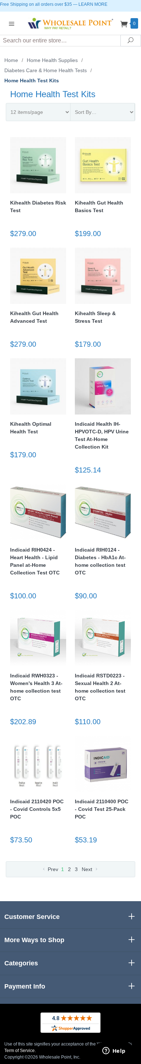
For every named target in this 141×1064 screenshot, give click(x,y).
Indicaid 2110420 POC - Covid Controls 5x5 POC (37, 809)
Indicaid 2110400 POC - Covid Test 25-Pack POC (101, 809)
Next (88, 869)
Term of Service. (20, 1050)
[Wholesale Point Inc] (70, 23)
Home (11, 60)
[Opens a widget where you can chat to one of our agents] (114, 1051)
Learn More (92, 4)
